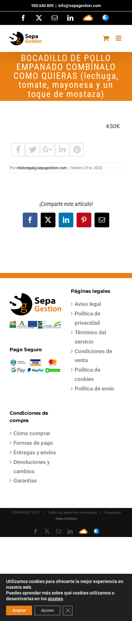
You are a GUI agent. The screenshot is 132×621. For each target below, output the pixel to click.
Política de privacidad (87, 318)
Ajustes (47, 610)
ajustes (55, 598)
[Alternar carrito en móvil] (106, 38)
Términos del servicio (90, 337)
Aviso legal (88, 304)
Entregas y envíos (34, 452)
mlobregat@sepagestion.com (42, 168)
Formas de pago (33, 443)
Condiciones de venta (93, 356)
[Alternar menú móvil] (119, 38)
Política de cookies (87, 374)
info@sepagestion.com (79, 5)
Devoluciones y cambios (31, 466)
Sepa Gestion (66, 519)
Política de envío (94, 388)
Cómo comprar (31, 433)
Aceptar (19, 610)
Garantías (25, 480)
